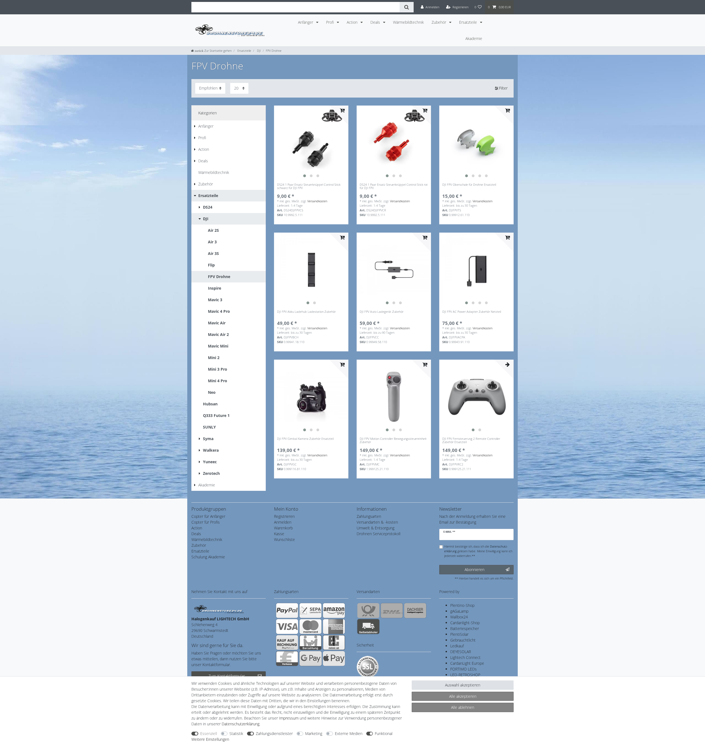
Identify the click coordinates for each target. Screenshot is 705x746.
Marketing (313, 733)
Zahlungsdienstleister (274, 733)
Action (353, 22)
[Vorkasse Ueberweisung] (287, 658)
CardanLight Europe (467, 663)
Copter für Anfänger (208, 516)
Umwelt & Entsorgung (375, 527)
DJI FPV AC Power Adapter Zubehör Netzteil (471, 312)
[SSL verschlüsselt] (368, 667)
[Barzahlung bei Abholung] (310, 642)
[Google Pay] (310, 658)
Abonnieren (474, 569)
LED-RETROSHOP (465, 674)
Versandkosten (317, 201)
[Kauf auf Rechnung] (287, 642)
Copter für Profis (205, 522)
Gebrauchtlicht (463, 640)
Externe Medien (348, 733)
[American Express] (334, 626)
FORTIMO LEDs (463, 669)
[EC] (334, 642)
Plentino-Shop (462, 605)
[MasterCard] (310, 626)
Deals (375, 22)
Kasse (279, 533)
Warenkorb (283, 527)
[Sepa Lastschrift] (310, 610)
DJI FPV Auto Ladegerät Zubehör (381, 312)
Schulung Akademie (208, 556)
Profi (330, 22)
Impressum (289, 718)
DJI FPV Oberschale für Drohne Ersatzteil (469, 185)
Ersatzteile (468, 22)
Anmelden (282, 522)
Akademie (473, 38)
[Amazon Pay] (334, 610)
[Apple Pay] (334, 658)
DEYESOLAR (460, 651)
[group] (311, 143)
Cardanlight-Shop (465, 622)
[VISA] (287, 626)
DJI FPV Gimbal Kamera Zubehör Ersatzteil (305, 439)
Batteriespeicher (464, 628)
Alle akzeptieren (462, 696)
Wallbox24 (459, 617)
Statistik (236, 733)
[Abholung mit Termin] (368, 626)
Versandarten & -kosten (377, 522)
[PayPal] (287, 610)
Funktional (383, 733)
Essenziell (208, 733)
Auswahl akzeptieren (462, 685)
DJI (258, 51)
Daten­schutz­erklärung (240, 723)
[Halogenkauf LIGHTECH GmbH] (218, 608)
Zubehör (439, 22)
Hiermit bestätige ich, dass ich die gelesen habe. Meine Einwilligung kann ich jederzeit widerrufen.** (478, 551)
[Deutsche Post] (368, 610)
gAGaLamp (459, 611)
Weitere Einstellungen (210, 739)
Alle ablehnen (462, 707)
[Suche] (407, 7)
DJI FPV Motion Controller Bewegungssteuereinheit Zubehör (393, 440)
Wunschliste (284, 539)
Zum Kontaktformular (226, 675)
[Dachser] (415, 610)
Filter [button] (503, 88)
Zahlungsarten (369, 516)
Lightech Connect (465, 657)
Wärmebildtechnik (408, 22)
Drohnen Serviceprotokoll (378, 533)
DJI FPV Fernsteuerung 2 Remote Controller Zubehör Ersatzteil (471, 440)
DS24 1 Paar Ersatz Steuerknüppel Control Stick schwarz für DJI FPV (308, 186)
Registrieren (284, 516)
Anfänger (306, 22)
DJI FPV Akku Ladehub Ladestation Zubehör (306, 312)
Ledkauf (457, 645)
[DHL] (391, 610)
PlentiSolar (459, 634)
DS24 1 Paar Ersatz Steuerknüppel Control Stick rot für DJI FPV (394, 186)
